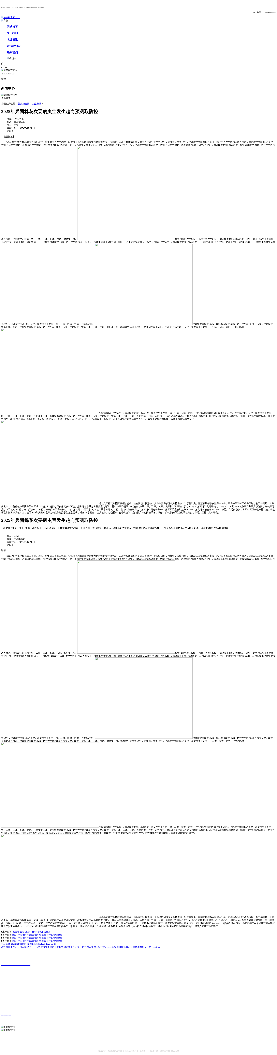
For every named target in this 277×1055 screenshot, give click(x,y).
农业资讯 (12, 39)
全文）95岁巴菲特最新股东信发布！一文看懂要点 (37, 934)
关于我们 (12, 33)
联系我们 (12, 52)
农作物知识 (14, 46)
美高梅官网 (23, 103)
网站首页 (12, 26)
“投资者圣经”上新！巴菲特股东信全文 (31, 931)
